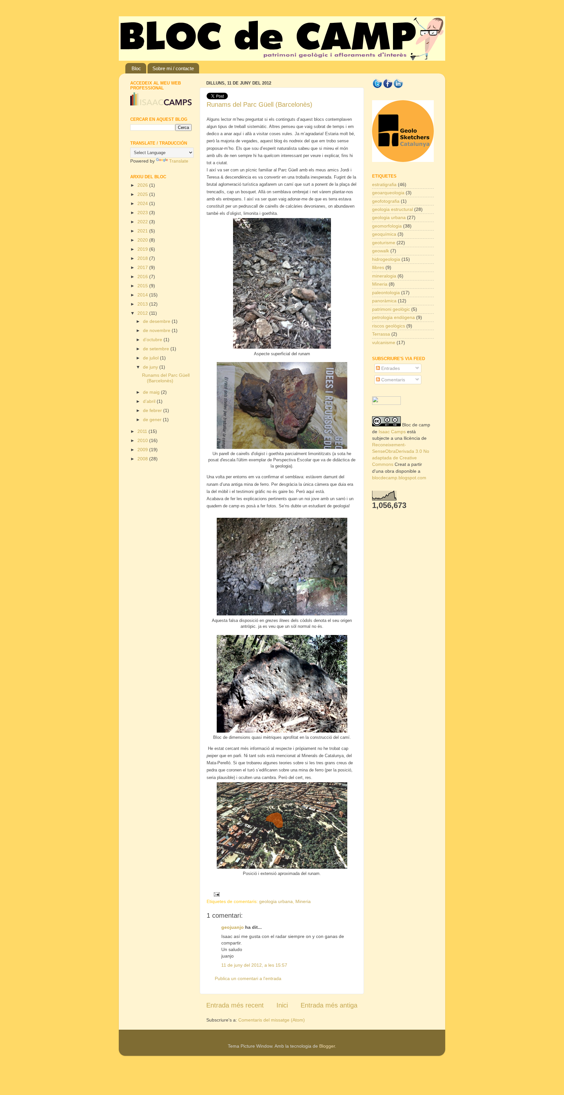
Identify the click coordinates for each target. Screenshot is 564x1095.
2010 (143, 440)
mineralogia (384, 275)
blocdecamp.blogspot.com (399, 477)
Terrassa (381, 334)
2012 (143, 313)
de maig (152, 392)
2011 (143, 431)
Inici (282, 1005)
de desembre (157, 321)
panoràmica (384, 300)
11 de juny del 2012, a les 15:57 (254, 965)
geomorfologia (387, 226)
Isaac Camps (392, 431)
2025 (143, 194)
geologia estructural (392, 209)
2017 (143, 267)
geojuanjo (232, 927)
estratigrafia (384, 184)
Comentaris (392, 379)
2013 (143, 304)
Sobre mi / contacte (173, 68)
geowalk (380, 250)
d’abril (150, 401)
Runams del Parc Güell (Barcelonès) (259, 104)
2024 (143, 203)
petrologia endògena (393, 317)
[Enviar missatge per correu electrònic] (215, 894)
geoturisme (383, 242)
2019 (143, 249)
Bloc (136, 68)
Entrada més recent (235, 1005)
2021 (143, 230)
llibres (378, 267)
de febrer (153, 410)
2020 (143, 240)
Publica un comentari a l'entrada (248, 978)
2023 (143, 212)
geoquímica (384, 234)
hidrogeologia (386, 259)
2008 (143, 458)
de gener (153, 419)
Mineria (303, 901)
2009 (143, 449)
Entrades (390, 368)
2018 (143, 258)
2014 (143, 294)
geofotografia (386, 201)
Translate (178, 161)
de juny (151, 367)
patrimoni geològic (391, 309)
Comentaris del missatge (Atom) (271, 1020)
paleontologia (386, 292)
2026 (143, 185)
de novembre (157, 330)
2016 (143, 276)
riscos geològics (388, 325)
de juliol (151, 357)
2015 (143, 285)
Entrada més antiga (329, 1005)
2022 (143, 221)
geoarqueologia (388, 192)
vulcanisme (383, 342)
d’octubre (153, 339)
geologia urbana (276, 901)
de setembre (156, 348)
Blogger (327, 1046)
